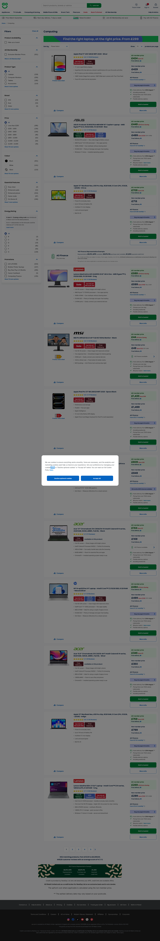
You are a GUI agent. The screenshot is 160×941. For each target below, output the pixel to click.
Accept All (97, 478)
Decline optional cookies (63, 478)
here (52, 467)
